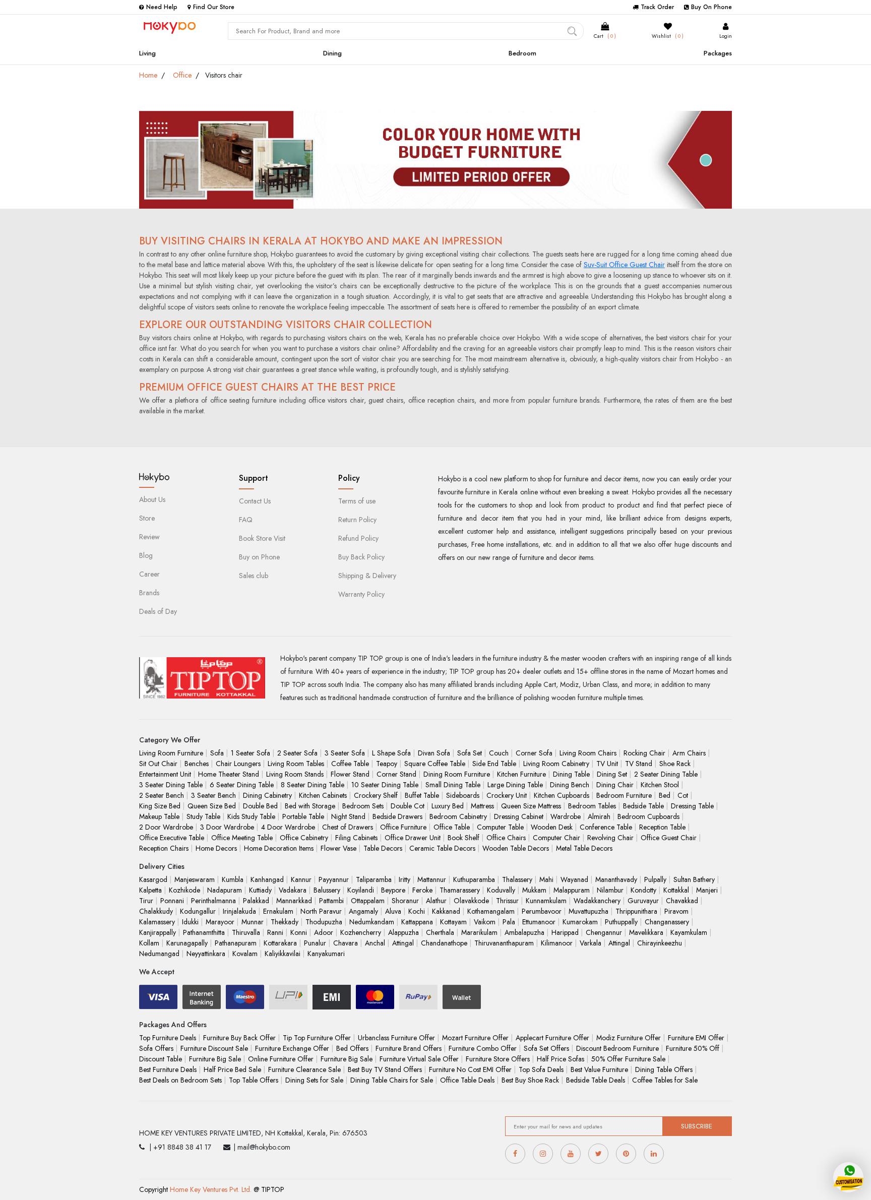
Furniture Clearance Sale (304, 1069)
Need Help (161, 7)
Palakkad (256, 901)
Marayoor (220, 922)
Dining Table (571, 774)
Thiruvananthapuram (504, 943)
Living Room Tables (296, 764)
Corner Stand (396, 774)
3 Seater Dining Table (171, 785)
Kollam (149, 943)
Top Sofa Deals (541, 1069)
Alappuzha (403, 932)
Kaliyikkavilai (282, 954)
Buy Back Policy (361, 557)
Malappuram (571, 890)
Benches (196, 764)
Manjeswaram (194, 879)
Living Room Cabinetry (556, 764)
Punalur (315, 943)
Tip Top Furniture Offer (317, 1038)
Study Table (203, 816)
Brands (149, 593)
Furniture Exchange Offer (292, 1048)
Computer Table (500, 827)
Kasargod (153, 879)
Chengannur (604, 932)
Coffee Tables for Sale (665, 1080)
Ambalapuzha (524, 932)
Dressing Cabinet (518, 816)
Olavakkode (471, 901)
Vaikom (484, 922)
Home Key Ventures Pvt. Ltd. (211, 1189)
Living (147, 53)
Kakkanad (446, 911)
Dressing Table (692, 806)
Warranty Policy (361, 594)
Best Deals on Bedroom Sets (180, 1080)
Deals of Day (158, 611)
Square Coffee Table (434, 764)
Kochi (416, 911)
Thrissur (507, 901)
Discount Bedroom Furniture (617, 1048)
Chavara (345, 943)
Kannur (301, 879)
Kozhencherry (360, 932)
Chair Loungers (238, 764)
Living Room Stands (295, 774)
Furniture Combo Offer (483, 1048)
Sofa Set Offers (546, 1048)
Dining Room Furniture (456, 774)
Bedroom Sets (363, 806)
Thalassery (517, 879)
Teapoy (386, 764)
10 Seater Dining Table (384, 785)
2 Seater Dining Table (666, 774)
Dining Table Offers (664, 1069)
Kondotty (643, 890)
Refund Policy (358, 538)
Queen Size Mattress (531, 806)
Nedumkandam (371, 922)
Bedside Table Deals (595, 1080)
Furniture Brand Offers (409, 1048)
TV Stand (638, 764)
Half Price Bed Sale (232, 1069)
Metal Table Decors (584, 848)
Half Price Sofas (560, 1059)
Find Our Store (213, 7)
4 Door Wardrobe (288, 827)
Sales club (253, 576)
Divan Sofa (434, 753)
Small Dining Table (452, 785)
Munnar (252, 922)
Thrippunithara (636, 911)
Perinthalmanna (213, 901)
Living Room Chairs (587, 753)
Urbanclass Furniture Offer (396, 1038)
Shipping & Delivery (367, 576)
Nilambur (610, 890)
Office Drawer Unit (413, 838)
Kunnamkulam (546, 901)
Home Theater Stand (228, 774)
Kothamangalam (491, 911)
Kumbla (232, 879)
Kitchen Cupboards (561, 795)
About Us (152, 499)
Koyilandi (360, 890)
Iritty (404, 879)
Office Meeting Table (242, 838)
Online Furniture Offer (281, 1059)
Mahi (546, 879)
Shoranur (405, 901)
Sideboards (462, 795)
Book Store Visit (262, 538)
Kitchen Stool (660, 785)
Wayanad (574, 879)
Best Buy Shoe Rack (530, 1080)
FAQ (246, 520)
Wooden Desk (552, 827)
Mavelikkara (646, 932)
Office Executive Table (171, 838)
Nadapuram (224, 890)
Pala (509, 922)
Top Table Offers (253, 1080)
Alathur (436, 901)
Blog (146, 555)
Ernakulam (278, 911)
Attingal (403, 943)
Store (147, 518)
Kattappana (417, 922)
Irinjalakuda (239, 911)
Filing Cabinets (356, 838)
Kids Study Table (251, 816)
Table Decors (382, 848)
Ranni (275, 932)
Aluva (393, 911)
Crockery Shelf (376, 795)
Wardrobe (565, 816)
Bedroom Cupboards (648, 816)
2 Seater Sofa (297, 753)
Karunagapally (187, 943)
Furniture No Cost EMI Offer (470, 1069)
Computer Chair (556, 838)
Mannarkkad (294, 901)
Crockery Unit (506, 795)
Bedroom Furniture (624, 795)
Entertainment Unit (165, 774)
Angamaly (363, 911)
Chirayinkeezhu (659, 943)
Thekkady (284, 922)
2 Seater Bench (161, 795)
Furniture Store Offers (498, 1059)
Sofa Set (469, 753)
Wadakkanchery (597, 901)
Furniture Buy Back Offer (239, 1038)
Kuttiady (260, 890)
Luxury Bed (447, 806)
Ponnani (172, 901)
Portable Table (303, 816)
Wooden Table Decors (515, 848)
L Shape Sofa (391, 753)
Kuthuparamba (474, 879)
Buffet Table (422, 795)
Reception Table (662, 827)
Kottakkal (676, 890)
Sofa (217, 753)
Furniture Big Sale (215, 1059)
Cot (682, 795)
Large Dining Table (515, 785)
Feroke (422, 890)
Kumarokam (580, 922)
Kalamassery (157, 922)
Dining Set (612, 774)
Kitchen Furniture (521, 774)
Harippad (565, 932)
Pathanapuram (236, 943)
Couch (499, 753)
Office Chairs (506, 838)
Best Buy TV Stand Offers (385, 1069)
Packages (718, 53)
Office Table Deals (467, 1080)
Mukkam (534, 890)
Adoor (323, 932)
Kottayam (453, 922)
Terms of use (357, 501)
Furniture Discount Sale (214, 1048)
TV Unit (607, 764)
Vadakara (292, 890)
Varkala (590, 943)
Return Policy (357, 520)
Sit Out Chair (158, 764)
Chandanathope (444, 943)
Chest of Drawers (347, 827)
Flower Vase (338, 848)
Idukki (190, 922)
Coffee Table (350, 764)
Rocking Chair (644, 753)
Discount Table (160, 1059)
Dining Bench (569, 785)
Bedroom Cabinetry (458, 816)
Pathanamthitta (204, 932)
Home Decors (216, 848)
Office (182, 75)
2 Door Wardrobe (166, 827)
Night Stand (348, 816)
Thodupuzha (323, 922)
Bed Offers (352, 1048)
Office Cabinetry (304, 838)
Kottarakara (280, 943)
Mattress (482, 806)
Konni (298, 932)
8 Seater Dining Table (312, 785)
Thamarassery (460, 890)
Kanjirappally (157, 932)
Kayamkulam (688, 932)
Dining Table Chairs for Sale (391, 1080)
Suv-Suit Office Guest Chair (624, 265)
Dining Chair (615, 785)
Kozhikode (184, 890)
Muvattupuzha (588, 911)
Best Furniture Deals (168, 1069)
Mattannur (431, 879)
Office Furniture (403, 827)
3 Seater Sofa (345, 753)
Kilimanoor (557, 943)
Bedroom (522, 53)
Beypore (393, 890)
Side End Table (494, 764)
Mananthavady (616, 879)
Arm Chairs (689, 753)
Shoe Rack (675, 764)
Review (149, 537)
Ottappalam (368, 901)
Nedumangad (159, 954)
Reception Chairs (164, 848)
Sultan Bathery (694, 879)
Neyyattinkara (205, 954)
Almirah (599, 816)
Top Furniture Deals (167, 1038)
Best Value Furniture (599, 1069)
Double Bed (260, 806)
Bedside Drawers (397, 816)
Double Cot (407, 806)
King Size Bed (159, 806)
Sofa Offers (156, 1048)
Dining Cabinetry (267, 795)
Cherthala (440, 932)
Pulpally (655, 879)
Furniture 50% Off (692, 1048)
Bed (664, 795)
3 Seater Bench (213, 795)
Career (149, 574)
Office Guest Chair (669, 838)
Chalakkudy (156, 911)
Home (148, 75)
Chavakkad (682, 901)
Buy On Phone (711, 7)
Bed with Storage (310, 806)
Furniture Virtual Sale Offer (419, 1059)
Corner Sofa (534, 753)
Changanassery (667, 922)
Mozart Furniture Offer (475, 1038)
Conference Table (606, 827)
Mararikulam (479, 932)
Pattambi (331, 901)
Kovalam (245, 954)
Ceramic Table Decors (442, 848)
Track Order (657, 7)
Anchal (375, 943)
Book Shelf (463, 838)
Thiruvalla (246, 932)
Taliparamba (374, 879)
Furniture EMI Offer (696, 1038)
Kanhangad (267, 879)
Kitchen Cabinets (323, 795)
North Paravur (321, 911)
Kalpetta (150, 890)
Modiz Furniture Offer (628, 1038)
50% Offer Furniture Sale (628, 1059)
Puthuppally (621, 922)
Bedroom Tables (592, 806)
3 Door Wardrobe (227, 827)
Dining (332, 53)
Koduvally (501, 890)
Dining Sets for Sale (314, 1080)
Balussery (327, 890)
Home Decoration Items (279, 848)
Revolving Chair (610, 838)
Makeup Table (159, 816)
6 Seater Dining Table (242, 785)
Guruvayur (643, 901)
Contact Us (255, 501)
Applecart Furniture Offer (552, 1038)
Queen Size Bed (212, 806)
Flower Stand (350, 774)
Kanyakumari (326, 954)
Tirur (146, 901)
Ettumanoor (538, 922)
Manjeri (707, 890)
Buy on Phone (259, 557)
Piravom (676, 911)
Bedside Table (643, 806)
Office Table (451, 827)
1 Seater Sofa (250, 753)
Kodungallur (198, 911)
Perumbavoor (542, 911)
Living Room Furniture (171, 753)
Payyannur (334, 879)
